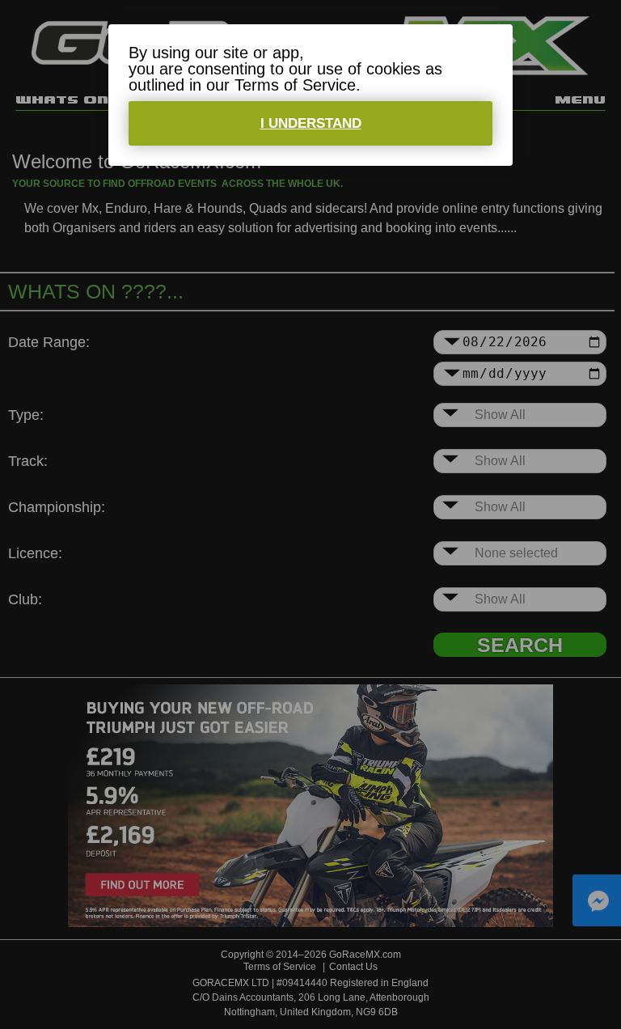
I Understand (310, 123)
